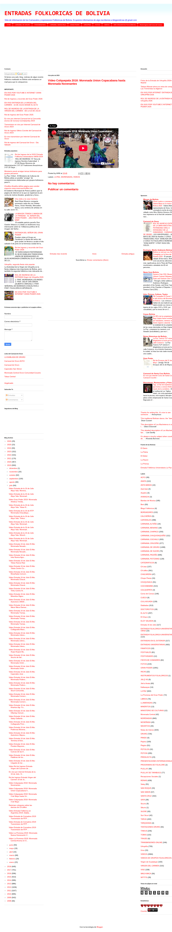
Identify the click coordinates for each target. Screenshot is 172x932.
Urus (142, 850)
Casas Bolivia (149, 314)
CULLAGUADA (146, 601)
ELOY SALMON (147, 621)
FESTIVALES (146, 652)
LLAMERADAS (146, 703)
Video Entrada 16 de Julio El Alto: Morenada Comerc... (22, 695)
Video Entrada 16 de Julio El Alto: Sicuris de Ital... (22, 656)
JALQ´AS (144, 679)
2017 (9, 870)
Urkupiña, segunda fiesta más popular (19, 264)
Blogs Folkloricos (147, 508)
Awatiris (144, 493)
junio (11, 845)
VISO (143, 870)
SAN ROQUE (146, 788)
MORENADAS (66, 177)
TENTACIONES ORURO (150, 827)
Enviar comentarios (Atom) (97, 260)
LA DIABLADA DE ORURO (14, 357)
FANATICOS (145, 648)
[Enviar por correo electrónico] (79, 173)
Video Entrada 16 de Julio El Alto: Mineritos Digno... (22, 595)
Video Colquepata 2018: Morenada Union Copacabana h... (23, 789)
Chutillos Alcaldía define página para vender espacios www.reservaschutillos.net (21, 187)
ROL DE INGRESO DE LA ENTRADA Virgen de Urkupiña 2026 (29, 276)
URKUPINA (87, 25)
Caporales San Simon (13, 369)
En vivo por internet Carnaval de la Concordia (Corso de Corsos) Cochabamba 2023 (22, 120)
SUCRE (144, 811)
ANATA (143, 481)
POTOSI (144, 753)
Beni (142, 504)
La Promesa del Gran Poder (152, 695)
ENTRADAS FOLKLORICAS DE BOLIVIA (57, 13)
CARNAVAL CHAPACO (150, 532)
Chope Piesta (146, 578)
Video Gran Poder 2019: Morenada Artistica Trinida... (23, 501)
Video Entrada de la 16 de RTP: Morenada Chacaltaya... (21, 512)
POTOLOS (145, 749)
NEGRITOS (145, 726)
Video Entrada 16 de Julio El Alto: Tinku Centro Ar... (22, 589)
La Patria (144, 452)
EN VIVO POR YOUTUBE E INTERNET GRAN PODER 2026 (27, 293)
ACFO (143, 477)
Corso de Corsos (147, 594)
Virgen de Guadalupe (149, 862)
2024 (9, 448)
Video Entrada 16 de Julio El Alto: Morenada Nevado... (22, 545)
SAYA (143, 800)
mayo (11, 848)
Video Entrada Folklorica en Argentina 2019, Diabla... (20, 812)
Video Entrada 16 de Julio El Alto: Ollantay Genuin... (22, 712)
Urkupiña (144, 846)
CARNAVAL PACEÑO (149, 555)
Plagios (143, 745)
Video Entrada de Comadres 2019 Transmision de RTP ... (22, 817)
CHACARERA (146, 574)
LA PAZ (57, 177)
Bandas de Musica (148, 501)
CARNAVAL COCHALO (150, 539)
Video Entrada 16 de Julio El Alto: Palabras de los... (22, 756)
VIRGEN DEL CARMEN (150, 866)
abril (11, 852)
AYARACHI (145, 497)
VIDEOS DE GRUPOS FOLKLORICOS (156, 858)
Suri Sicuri (145, 815)
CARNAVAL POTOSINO (150, 559)
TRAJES (144, 838)
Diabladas (145, 605)
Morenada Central (148, 714)
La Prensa (145, 464)
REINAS (144, 780)
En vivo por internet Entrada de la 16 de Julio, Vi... (22, 773)
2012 (9, 887)
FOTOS (97, 25)
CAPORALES (146, 520)
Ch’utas (144, 567)
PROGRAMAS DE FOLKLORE (153, 765)
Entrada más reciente (58, 254)
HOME (9, 25)
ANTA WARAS (146, 485)
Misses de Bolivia (150, 199)
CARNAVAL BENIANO (149, 528)
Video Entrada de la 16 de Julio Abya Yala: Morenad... (21, 495)
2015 (9, 877)
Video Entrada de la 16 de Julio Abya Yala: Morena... (21, 489)
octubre (12, 475)
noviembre (13, 472)
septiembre (14, 479)
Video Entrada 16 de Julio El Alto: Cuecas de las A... (22, 751)
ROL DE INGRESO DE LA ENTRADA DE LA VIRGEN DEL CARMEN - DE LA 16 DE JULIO (22, 110)
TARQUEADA (146, 823)
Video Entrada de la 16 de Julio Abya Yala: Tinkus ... (21, 517)
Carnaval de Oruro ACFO (14, 361)
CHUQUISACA (146, 582)
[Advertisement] (80, 48)
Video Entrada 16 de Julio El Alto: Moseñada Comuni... (22, 573)
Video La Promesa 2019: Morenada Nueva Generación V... (23, 834)
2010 (9, 894)
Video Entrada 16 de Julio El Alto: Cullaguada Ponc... (22, 723)
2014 (9, 880)
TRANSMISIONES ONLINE (151, 842)
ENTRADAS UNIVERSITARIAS (153, 645)
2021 (9, 458)
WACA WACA (146, 874)
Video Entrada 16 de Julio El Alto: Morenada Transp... (22, 612)
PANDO (144, 738)
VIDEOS (106, 25)
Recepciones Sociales (149, 776)
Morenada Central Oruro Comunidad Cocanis (22, 373)
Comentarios (12, 400)
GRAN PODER (74, 25)
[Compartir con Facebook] (86, 173)
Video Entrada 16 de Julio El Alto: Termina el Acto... (22, 739)
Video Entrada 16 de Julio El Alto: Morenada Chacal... (22, 578)
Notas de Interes (147, 730)
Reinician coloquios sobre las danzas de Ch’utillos (20, 806)
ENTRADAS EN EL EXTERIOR (153, 641)
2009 (9, 897)
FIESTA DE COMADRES (150, 660)
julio (11, 485)
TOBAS (144, 835)
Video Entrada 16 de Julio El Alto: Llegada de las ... (22, 762)
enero (11, 862)
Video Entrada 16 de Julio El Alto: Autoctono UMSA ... (22, 601)
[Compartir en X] (84, 173)
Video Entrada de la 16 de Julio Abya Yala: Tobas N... (21, 506)
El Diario (144, 448)
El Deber (144, 456)
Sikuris (143, 807)
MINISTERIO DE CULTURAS (152, 710)
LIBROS (144, 699)
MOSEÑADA (146, 722)
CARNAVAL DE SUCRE (150, 551)
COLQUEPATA (146, 590)
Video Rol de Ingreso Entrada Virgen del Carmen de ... (20, 767)
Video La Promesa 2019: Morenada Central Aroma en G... (23, 839)
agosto (12, 482)
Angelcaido (8, 383)
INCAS (143, 672)
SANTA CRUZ (146, 796)
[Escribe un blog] (82, 173)
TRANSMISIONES (40, 25)
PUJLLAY (144, 769)
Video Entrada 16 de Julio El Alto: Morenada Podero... (22, 678)
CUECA (144, 598)
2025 (9, 445)
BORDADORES (147, 512)
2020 (9, 462)
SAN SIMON (145, 792)
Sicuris (143, 804)
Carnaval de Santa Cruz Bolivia (156, 373)
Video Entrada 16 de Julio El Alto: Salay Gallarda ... (22, 717)
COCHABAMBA (147, 586)
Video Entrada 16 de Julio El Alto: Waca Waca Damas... (22, 606)
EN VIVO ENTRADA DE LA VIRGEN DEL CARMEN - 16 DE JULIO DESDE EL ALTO (21, 104)
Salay (143, 784)
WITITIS (144, 877)
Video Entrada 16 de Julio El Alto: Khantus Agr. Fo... (22, 706)
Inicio (94, 254)
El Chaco (144, 617)
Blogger (100, 927)
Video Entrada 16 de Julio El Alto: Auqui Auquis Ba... (22, 651)
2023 (9, 452)
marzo (12, 855)
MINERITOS (145, 707)
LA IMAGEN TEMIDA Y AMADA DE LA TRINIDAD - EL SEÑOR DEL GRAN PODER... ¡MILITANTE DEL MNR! (28, 217)
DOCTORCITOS (147, 609)
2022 (9, 455)
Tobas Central (9, 377)
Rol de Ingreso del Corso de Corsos (151, 25)
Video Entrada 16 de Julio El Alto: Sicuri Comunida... (22, 690)
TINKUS (144, 831)
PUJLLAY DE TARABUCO (151, 773)
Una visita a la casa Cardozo (26, 199)
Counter (144, 911)
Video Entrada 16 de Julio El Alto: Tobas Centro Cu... (22, 567)
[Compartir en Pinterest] (89, 173)
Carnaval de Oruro (11, 365)
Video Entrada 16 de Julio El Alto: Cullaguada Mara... (22, 628)
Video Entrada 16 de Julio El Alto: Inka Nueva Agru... (22, 556)
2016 (9, 873)
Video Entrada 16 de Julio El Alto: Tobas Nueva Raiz (22, 562)
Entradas (11, 395)
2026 (9, 441)
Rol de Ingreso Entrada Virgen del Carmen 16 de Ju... (22, 778)
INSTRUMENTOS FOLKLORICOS (154, 676)
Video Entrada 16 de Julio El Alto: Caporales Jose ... (22, 673)
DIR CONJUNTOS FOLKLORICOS (125, 25)
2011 (9, 891)
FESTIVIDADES (147, 656)
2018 (9, 866)
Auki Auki (144, 489)
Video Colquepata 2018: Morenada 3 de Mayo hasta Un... (23, 795)
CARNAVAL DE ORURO (22, 25)
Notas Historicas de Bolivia (155, 336)
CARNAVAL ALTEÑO (149, 524)
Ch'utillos (144, 570)
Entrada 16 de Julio (148, 625)
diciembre (13, 468)
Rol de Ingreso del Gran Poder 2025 (18, 115)
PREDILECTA (146, 757)
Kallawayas (145, 687)
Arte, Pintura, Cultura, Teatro (155, 294)
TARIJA (144, 819)
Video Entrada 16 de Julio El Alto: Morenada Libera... (22, 634)
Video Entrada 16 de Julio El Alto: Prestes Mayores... (22, 745)
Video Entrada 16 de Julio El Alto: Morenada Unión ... (22, 662)
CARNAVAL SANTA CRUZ (58, 25)
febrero (12, 859)
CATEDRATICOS (147, 563)
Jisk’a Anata (145, 683)
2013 (9, 884)
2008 (9, 901)
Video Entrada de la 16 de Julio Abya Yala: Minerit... (21, 534)
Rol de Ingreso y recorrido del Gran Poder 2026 (23, 99)
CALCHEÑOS (146, 516)
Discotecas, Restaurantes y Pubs (157, 383)
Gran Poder (148, 358)
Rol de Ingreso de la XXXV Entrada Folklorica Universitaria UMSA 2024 (29, 155)
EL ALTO (144, 613)
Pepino (143, 742)
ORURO (144, 734)
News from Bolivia (151, 272)
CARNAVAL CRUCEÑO (150, 543)
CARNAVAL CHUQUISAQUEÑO (153, 536)
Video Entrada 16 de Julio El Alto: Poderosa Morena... (22, 728)
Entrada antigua (128, 254)
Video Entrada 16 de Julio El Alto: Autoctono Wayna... (22, 734)
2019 (9, 465)
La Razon (144, 460)
